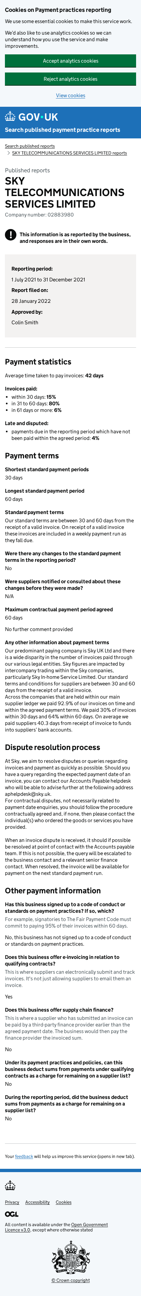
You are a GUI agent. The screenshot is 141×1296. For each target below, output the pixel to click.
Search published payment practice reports (62, 130)
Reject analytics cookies (70, 79)
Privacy (12, 1202)
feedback (24, 1156)
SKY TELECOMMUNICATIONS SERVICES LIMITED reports (69, 153)
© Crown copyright (70, 1280)
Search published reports (30, 146)
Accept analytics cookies (70, 61)
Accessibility (37, 1202)
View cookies (70, 95)
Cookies (63, 1202)
